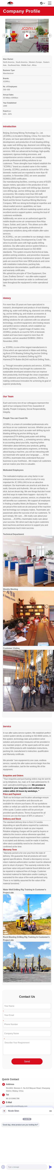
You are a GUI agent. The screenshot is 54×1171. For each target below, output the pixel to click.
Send (27, 1061)
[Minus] (50, 1110)
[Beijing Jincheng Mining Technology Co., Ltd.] (10, 3)
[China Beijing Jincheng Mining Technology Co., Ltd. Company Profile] (27, 35)
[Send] (50, 1167)
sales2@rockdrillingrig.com (16, 1106)
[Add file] (3, 1167)
